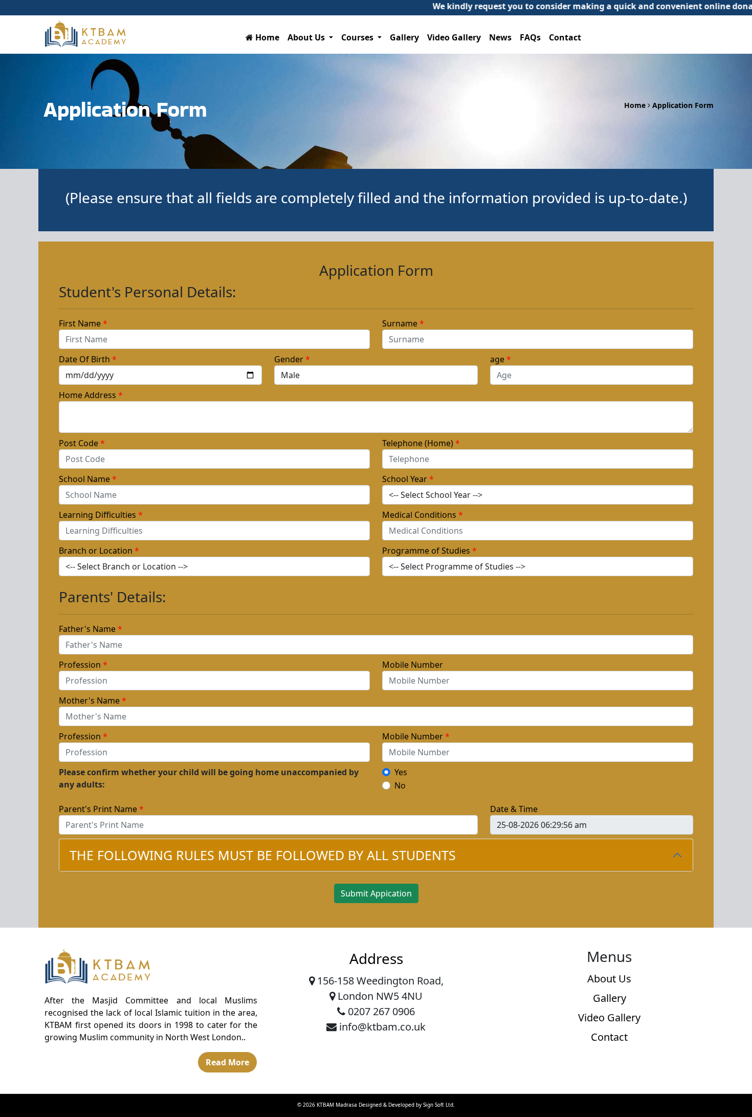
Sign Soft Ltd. (439, 1104)
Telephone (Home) (421, 443)
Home (266, 37)
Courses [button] (358, 37)
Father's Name (90, 628)
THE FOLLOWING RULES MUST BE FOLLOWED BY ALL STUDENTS (263, 855)
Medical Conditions (422, 514)
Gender (292, 359)
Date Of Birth (88, 359)
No (400, 785)
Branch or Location (99, 550)
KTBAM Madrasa (337, 1104)
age (500, 359)
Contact (565, 37)
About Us (609, 978)
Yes (400, 772)
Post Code (82, 443)
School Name (88, 479)
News (500, 37)
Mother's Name (92, 700)
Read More (227, 1062)
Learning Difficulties (101, 514)
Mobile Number (412, 664)
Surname (403, 323)
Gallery (404, 37)
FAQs (530, 37)
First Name (83, 323)
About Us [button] (307, 37)
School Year (408, 479)
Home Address (91, 395)
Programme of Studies (429, 550)
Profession (83, 664)
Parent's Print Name (101, 809)
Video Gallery (454, 37)
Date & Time (514, 809)
